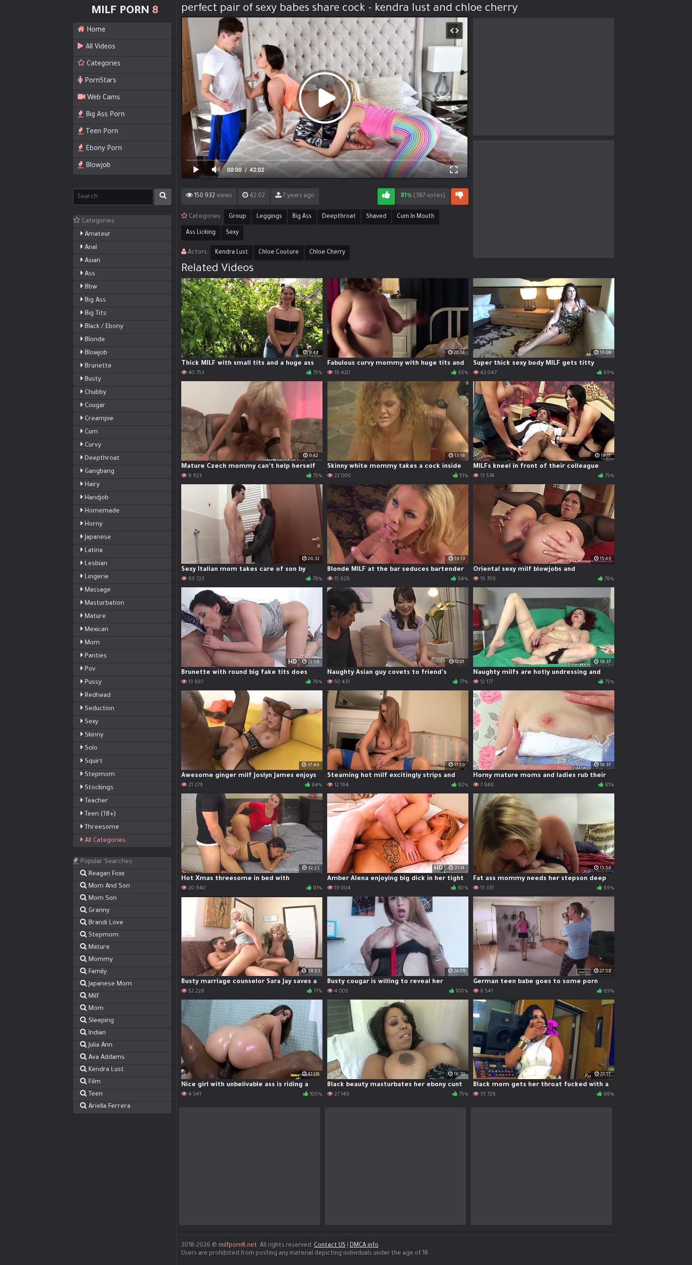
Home (95, 30)
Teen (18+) (99, 814)
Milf (93, 996)
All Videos (99, 47)
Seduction (98, 709)
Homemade (101, 511)
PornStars (99, 81)
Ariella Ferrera (108, 1106)
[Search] (162, 197)
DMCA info (364, 1245)
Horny (93, 524)
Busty (92, 379)
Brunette (97, 366)
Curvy (92, 445)
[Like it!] (386, 196)
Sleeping (100, 1021)
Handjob (96, 498)
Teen (95, 1094)
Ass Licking (201, 233)
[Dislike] (459, 196)
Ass (89, 274)
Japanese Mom (109, 984)
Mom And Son (108, 886)
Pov (89, 669)
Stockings (98, 788)
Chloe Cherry (327, 252)
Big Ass (94, 300)
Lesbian (95, 564)
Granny (98, 910)
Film (94, 1082)
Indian (96, 1033)
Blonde (94, 340)
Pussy (92, 682)
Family (97, 972)
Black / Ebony (103, 326)
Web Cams (102, 98)
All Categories (104, 840)
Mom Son (102, 898)
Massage (97, 590)
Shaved (376, 217)
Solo (90, 748)
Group (237, 217)
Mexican (95, 629)
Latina (93, 550)
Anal (90, 247)
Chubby (94, 392)
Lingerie (96, 577)
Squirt (93, 761)
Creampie (98, 419)
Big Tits (94, 313)
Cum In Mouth (416, 217)
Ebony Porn (103, 149)
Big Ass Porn (104, 115)
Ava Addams (106, 1057)
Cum (90, 432)
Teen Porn (101, 132)
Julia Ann (100, 1045)
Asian (91, 260)
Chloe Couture (278, 252)
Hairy (91, 484)
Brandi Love (105, 923)
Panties (95, 656)
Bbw (90, 287)
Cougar (94, 405)
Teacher (95, 801)
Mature (94, 616)
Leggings (269, 217)
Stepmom (99, 774)
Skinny (93, 735)
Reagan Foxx (105, 874)
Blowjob (97, 166)
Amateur (97, 234)
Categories (103, 64)
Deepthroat (101, 458)
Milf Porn (124, 11)
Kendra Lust (105, 1069)
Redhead (97, 695)
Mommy (100, 959)
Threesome (101, 827)
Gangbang (98, 471)
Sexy (90, 722)
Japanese (97, 537)
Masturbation (103, 603)
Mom (91, 643)
